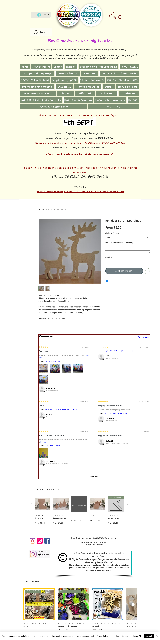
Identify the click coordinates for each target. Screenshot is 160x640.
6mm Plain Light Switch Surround (115, 413)
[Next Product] (127, 504)
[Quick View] (42, 504)
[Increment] (115, 261)
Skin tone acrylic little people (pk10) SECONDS (61, 409)
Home (41, 210)
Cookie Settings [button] (122, 636)
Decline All (136, 636)
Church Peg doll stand (52, 445)
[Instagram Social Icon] (40, 541)
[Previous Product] (31, 504)
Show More (44, 442)
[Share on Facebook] (107, 280)
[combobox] (127, 237)
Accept (149, 636)
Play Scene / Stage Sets (53, 361)
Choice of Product (112, 233)
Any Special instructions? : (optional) (119, 243)
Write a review (144, 337)
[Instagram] (32, 541)
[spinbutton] (111, 261)
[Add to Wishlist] (147, 271)
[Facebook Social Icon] (47, 541)
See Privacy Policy (100, 636)
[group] (79, 511)
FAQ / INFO (80, 186)
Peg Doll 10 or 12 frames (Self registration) (118, 351)
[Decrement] (107, 261)
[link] (117, 15)
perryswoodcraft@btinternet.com (99, 538)
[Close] (157, 636)
